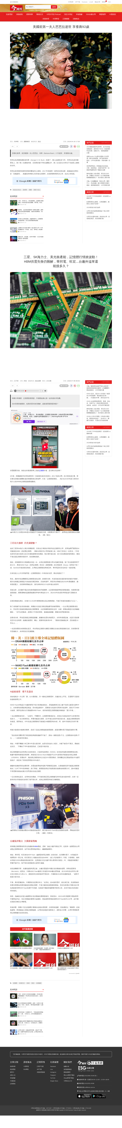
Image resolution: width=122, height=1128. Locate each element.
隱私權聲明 (67, 1072)
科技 (25, 381)
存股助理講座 (41, 1072)
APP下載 (39, 1069)
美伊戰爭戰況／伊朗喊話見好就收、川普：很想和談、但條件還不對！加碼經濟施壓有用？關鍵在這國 (98, 168)
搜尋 (54, 7)
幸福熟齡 (12, 1078)
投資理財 (12, 1069)
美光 (33, 983)
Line (51, 1069)
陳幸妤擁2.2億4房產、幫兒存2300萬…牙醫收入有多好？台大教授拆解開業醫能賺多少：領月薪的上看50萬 (98, 176)
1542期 (48, 381)
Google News (54, 1081)
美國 (30, 190)
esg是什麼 (48, 10)
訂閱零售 (12, 1084)
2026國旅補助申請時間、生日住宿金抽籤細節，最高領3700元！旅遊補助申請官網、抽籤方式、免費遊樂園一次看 (98, 150)
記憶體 (41, 470)
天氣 (52, 10)
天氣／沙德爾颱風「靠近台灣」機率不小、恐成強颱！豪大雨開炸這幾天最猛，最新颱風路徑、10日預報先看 (98, 183)
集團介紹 (66, 1066)
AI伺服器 (38, 983)
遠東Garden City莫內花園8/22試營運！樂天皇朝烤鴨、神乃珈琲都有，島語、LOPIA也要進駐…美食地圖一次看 (98, 159)
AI (55, 10)
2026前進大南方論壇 (93, 207)
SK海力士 (22, 983)
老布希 (25, 190)
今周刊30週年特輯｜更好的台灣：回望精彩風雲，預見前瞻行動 (98, 217)
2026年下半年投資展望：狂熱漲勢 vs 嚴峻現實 (98, 197)
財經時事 (12, 1066)
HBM (36, 846)
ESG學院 (26, 1069)
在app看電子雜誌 (69, 1078)
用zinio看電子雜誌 (69, 1075)
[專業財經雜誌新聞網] (16, 8)
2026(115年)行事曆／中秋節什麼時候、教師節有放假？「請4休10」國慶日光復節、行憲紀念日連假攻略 (98, 418)
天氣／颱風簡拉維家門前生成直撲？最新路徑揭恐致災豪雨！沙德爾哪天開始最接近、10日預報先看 (98, 388)
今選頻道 (12, 1081)
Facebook (53, 1066)
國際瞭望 (27, 141)
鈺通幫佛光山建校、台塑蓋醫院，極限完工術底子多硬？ (98, 203)
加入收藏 (64, 146)
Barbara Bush (17, 190)
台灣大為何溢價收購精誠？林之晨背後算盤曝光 (98, 212)
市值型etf (32, 10)
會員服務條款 (68, 1069)
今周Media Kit (68, 1081)
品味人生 (12, 1075)
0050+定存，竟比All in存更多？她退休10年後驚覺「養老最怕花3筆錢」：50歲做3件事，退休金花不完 (98, 396)
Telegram (53, 1075)
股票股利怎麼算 (39, 10)
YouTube (52, 1078)
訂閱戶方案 (40, 1066)
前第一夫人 (37, 190)
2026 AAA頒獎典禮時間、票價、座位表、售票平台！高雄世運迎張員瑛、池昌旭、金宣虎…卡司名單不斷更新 (98, 403)
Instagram (53, 1072)
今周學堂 (26, 1066)
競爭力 (12, 1072)
